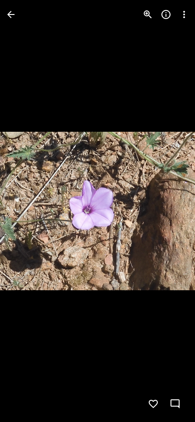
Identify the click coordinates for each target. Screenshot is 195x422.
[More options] (184, 14)
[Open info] (166, 14)
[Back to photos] (11, 14)
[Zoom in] (148, 14)
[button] (25, 211)
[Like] (153, 403)
